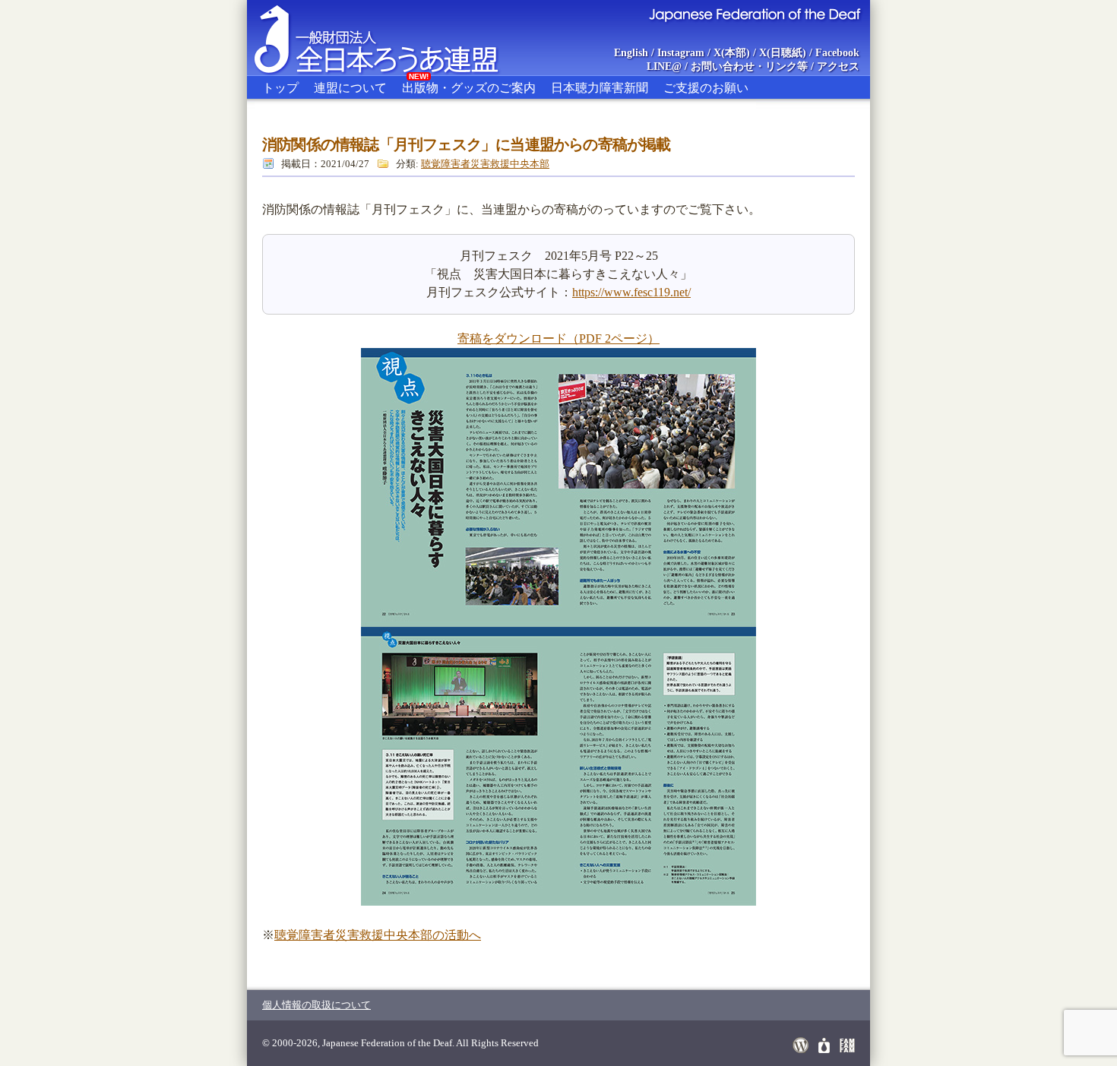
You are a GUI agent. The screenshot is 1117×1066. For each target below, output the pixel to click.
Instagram (680, 53)
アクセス (838, 66)
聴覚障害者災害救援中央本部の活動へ (377, 934)
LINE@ (664, 66)
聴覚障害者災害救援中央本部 (485, 163)
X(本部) (732, 53)
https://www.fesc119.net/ (631, 292)
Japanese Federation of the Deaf (754, 13)
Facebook (837, 53)
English (631, 53)
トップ (280, 87)
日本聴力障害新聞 (599, 87)
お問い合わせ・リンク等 (749, 66)
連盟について (350, 87)
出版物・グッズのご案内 (469, 85)
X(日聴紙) (782, 53)
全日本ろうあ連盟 (390, 38)
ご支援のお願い (705, 87)
